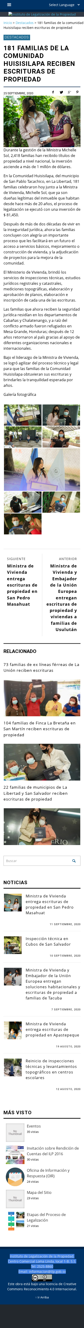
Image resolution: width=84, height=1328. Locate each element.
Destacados (17, 37)
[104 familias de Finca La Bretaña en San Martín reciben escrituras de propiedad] (42, 762)
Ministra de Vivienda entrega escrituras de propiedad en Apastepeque (52, 1029)
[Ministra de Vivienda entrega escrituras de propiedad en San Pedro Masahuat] (13, 902)
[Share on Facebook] (53, 92)
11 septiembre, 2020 (65, 924)
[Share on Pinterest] (77, 92)
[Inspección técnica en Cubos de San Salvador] (13, 945)
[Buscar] (9, 4)
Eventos (34, 1126)
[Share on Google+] (69, 92)
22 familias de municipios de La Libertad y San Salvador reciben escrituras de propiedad (36, 793)
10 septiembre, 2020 (65, 955)
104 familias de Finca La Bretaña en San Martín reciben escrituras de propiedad (40, 728)
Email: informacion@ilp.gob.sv (42, 1271)
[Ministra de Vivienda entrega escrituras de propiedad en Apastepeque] (13, 1030)
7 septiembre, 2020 (65, 1009)
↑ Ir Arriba (42, 1297)
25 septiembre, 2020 (18, 93)
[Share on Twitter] (61, 92)
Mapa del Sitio (39, 1192)
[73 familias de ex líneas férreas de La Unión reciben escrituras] (42, 697)
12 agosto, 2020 (68, 1089)
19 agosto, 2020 (68, 1046)
